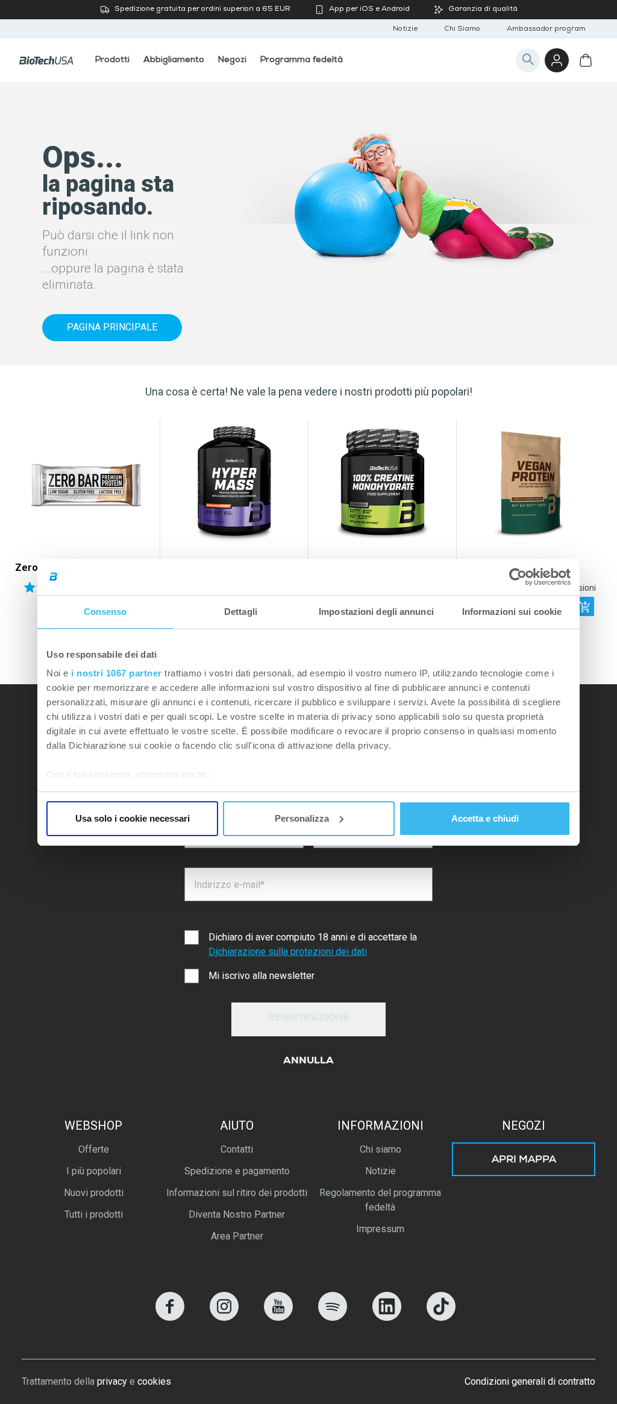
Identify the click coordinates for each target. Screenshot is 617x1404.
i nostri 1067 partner (116, 673)
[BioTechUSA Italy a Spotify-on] (332, 1317)
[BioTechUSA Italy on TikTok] (441, 1317)
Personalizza (302, 818)
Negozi (523, 1125)
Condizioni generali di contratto (530, 1381)
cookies (154, 1381)
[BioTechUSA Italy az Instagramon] (224, 1317)
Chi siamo (380, 1149)
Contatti (237, 1149)
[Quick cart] (584, 606)
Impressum (380, 1229)
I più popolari (93, 1171)
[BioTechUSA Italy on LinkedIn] (386, 1317)
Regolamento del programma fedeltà (380, 1200)
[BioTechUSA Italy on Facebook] (169, 1317)
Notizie (405, 29)
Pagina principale (112, 327)
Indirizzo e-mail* (229, 884)
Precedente (28, 527)
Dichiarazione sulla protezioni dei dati (287, 951)
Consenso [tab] (105, 611)
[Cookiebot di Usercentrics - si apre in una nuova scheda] (518, 577)
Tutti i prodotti (93, 1214)
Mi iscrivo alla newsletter (261, 975)
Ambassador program (546, 29)
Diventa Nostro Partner (237, 1214)
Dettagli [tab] (240, 611)
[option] (85, 527)
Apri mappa (524, 1160)
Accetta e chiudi (485, 818)
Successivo (588, 527)
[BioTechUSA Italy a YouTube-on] (278, 1317)
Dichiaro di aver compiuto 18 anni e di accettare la (312, 944)
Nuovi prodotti (94, 1192)
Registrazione (309, 1019)
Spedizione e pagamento (237, 1171)
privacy (112, 1381)
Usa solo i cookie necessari (132, 818)
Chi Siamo (462, 29)
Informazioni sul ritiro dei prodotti (236, 1192)
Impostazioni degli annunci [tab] (376, 611)
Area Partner (237, 1236)
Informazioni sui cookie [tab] (512, 611)
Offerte (93, 1149)
